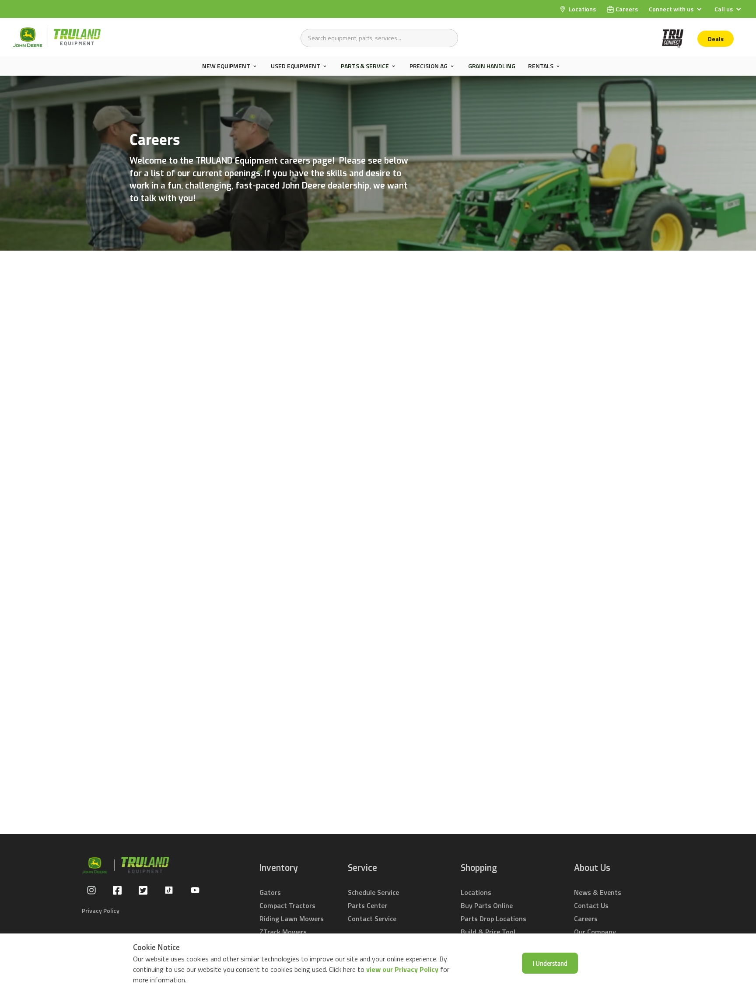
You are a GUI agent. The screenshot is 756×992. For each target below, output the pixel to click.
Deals (716, 38)
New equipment (226, 66)
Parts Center (367, 905)
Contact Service (372, 918)
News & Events (597, 892)
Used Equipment (295, 66)
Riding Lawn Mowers (291, 918)
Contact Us (591, 905)
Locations (476, 892)
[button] (676, 9)
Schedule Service (373, 892)
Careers (586, 918)
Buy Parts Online (487, 905)
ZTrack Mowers (283, 931)
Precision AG (429, 66)
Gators (270, 892)
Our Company (595, 931)
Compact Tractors (287, 905)
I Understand (549, 963)
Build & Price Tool (488, 931)
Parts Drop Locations (493, 918)
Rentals (540, 66)
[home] (57, 37)
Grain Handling (491, 65)
